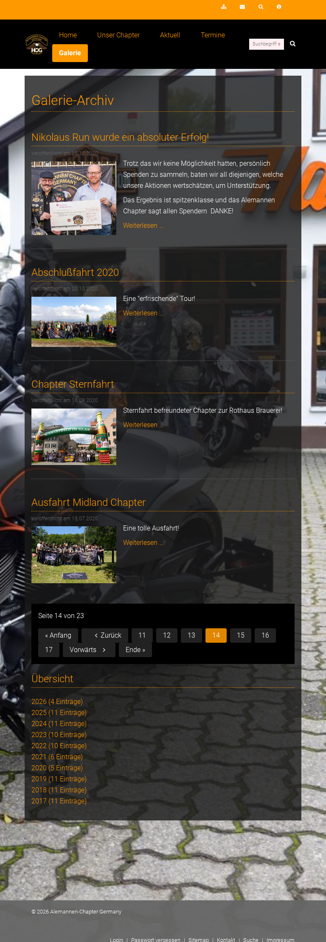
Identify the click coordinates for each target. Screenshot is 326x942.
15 (240, 635)
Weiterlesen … (143, 225)
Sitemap (223, 6)
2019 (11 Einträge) (59, 779)
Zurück (111, 635)
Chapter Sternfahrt (72, 384)
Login (199, 9)
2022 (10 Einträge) (59, 746)
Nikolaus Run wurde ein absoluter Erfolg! (120, 137)
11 (142, 635)
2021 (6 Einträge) (57, 757)
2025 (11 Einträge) (59, 713)
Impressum (279, 6)
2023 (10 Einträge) (59, 735)
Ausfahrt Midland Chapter (88, 502)
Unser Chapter (118, 35)
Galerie (70, 53)
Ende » (135, 650)
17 (49, 650)
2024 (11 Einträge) (59, 724)
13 (191, 635)
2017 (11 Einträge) (59, 801)
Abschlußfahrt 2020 (75, 272)
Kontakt (242, 6)
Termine (213, 35)
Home (68, 35)
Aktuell (170, 35)
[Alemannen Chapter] (37, 52)
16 (265, 635)
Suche (261, 6)
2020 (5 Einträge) (57, 768)
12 (167, 635)
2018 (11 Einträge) (59, 790)
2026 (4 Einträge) (57, 702)
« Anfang (58, 635)
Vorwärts (83, 650)
